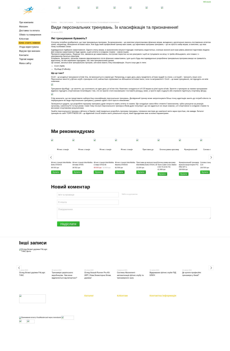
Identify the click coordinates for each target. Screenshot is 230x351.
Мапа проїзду (187, 326)
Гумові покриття (148, 14)
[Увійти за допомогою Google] (144, 194)
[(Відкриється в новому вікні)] (23, 321)
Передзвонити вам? (157, 306)
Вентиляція (164, 14)
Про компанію (24, 2)
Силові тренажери (80, 14)
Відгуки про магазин (125, 2)
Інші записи (33, 242)
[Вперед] (211, 157)
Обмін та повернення (65, 2)
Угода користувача (109, 2)
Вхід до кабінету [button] (123, 299)
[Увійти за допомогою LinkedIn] (149, 194)
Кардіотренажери (61, 14)
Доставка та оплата (47, 2)
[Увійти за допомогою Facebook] (140, 194)
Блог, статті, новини (92, 2)
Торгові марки (26, 59)
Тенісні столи (133, 14)
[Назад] (51, 157)
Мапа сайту (25, 63)
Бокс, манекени (117, 14)
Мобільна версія (28, 327)
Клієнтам (79, 2)
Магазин (35, 2)
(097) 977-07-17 (200, 10)
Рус (159, 2)
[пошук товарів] (175, 11)
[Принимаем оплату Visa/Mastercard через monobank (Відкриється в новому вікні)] (40, 318)
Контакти (138, 2)
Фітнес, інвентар (99, 14)
